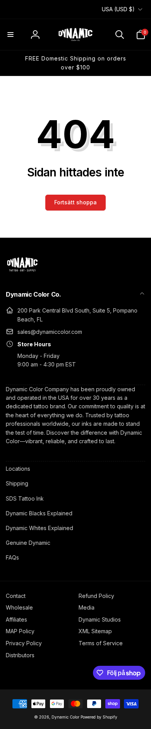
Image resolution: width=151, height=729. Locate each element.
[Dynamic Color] (22, 274)
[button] (10, 34)
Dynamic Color (65, 717)
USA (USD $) (118, 9)
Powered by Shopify (99, 717)
